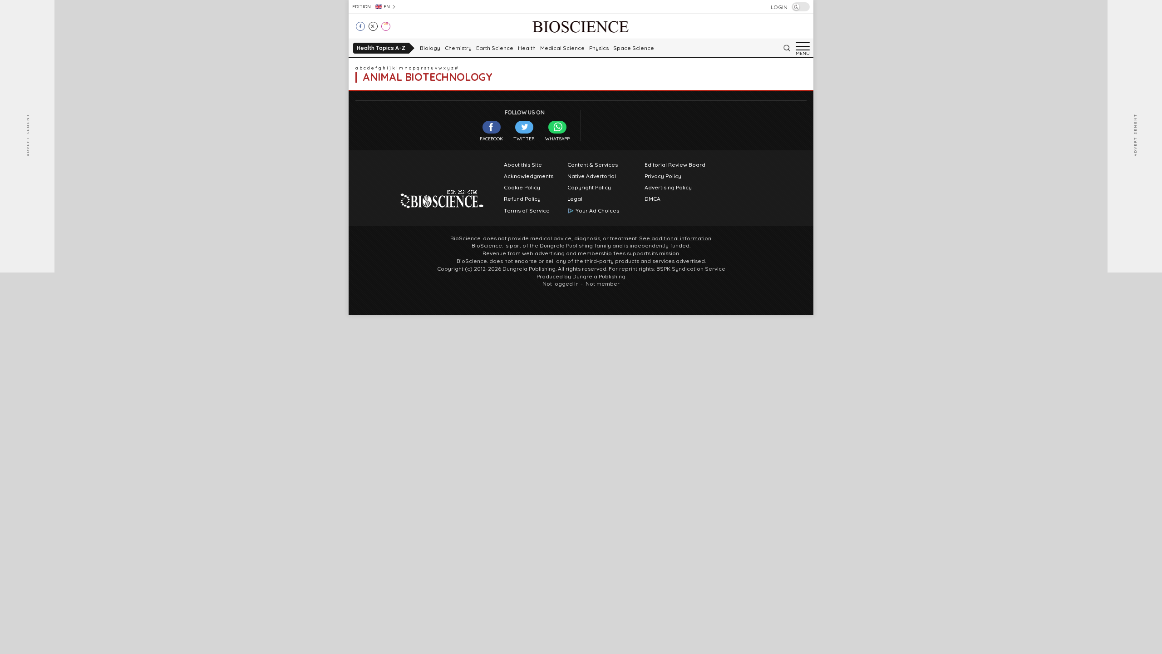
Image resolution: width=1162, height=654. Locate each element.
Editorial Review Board (675, 165)
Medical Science (562, 48)
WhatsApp (557, 138)
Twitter (524, 138)
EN (387, 6)
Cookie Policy (522, 187)
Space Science (633, 48)
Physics (599, 48)
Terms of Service (527, 211)
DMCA (652, 199)
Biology (430, 48)
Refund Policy (522, 199)
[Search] (787, 48)
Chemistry (458, 48)
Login (779, 7)
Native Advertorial (591, 176)
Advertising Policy (668, 187)
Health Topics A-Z (381, 48)
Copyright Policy (589, 187)
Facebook (491, 138)
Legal (574, 199)
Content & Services (592, 165)
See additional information (675, 238)
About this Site (523, 165)
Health (527, 48)
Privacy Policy (663, 176)
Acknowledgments (528, 176)
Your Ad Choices (597, 211)
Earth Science (494, 48)
